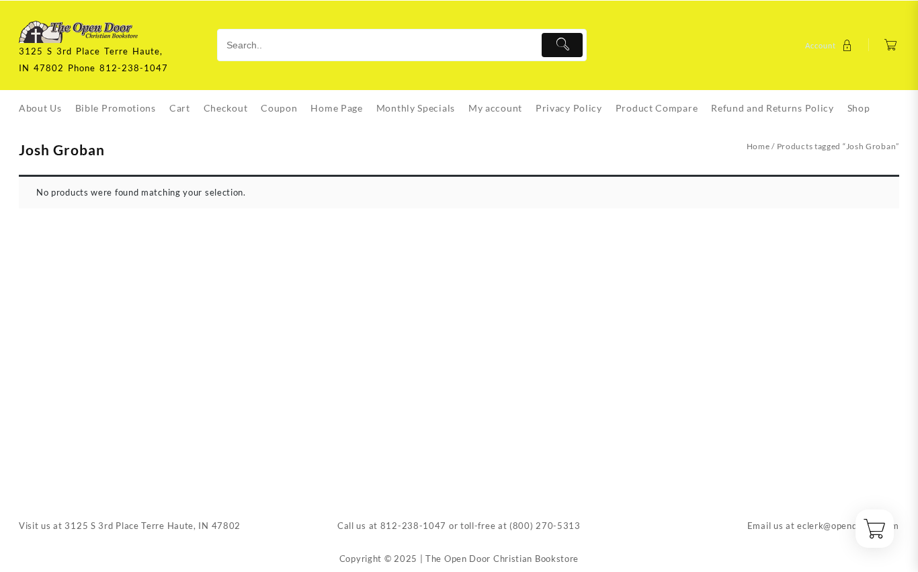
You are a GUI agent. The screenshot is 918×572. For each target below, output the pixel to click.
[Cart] (890, 45)
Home (758, 146)
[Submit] (562, 45)
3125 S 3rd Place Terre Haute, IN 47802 (153, 525)
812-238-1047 (413, 525)
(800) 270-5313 (545, 525)
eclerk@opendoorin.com (848, 525)
